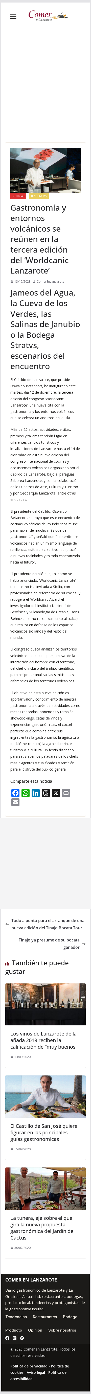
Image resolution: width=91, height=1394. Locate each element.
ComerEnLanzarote (50, 281)
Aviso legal (36, 1372)
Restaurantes (45, 1316)
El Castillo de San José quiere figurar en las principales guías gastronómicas (43, 1132)
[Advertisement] (45, 94)
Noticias (18, 196)
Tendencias (39, 196)
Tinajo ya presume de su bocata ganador (49, 943)
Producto (13, 1330)
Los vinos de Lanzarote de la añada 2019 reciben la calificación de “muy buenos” (43, 1040)
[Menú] (13, 16)
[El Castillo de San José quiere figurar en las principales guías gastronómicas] (45, 1079)
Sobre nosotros (62, 1330)
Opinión (35, 1330)
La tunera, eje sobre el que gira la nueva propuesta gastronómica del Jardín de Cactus (41, 1228)
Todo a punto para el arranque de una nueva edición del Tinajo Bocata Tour (47, 924)
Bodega (70, 1316)
